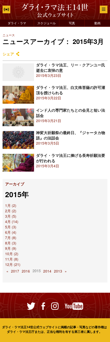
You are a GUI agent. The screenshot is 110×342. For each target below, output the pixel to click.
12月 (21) (12, 264)
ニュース (9, 35)
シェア (8, 54)
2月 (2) (10, 210)
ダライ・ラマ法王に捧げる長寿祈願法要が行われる (70, 157)
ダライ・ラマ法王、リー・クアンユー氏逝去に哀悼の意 (70, 67)
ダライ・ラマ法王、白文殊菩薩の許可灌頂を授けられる (70, 90)
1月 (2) (10, 205)
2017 (15, 271)
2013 (58, 271)
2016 (26, 271)
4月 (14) (11, 221)
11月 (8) (11, 259)
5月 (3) (10, 227)
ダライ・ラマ (17, 23)
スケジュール (46, 23)
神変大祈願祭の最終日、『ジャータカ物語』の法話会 (70, 135)
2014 (47, 271)
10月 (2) (11, 253)
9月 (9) (10, 248)
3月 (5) (10, 216)
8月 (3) (10, 243)
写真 (72, 23)
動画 (97, 23)
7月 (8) (10, 237)
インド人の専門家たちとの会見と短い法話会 (70, 112)
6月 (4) (10, 232)
